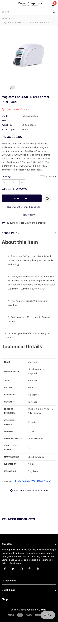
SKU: (4, 120)
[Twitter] (13, 568)
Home (5, 18)
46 (8, 222)
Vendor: (6, 116)
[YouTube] (37, 568)
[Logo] (30, 4)
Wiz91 (44, 609)
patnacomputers (30, 116)
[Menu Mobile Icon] (3, 4)
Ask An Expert (40, 490)
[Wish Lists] (47, 198)
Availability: (7, 125)
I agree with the (14, 207)
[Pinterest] (29, 568)
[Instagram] (21, 568)
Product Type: (9, 129)
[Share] (53, 198)
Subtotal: (6, 189)
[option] (29, 54)
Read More (15, 563)
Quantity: (6, 176)
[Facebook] (5, 568)
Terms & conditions (32, 207)
